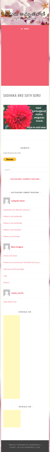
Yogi (5, 276)
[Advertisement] (25, 59)
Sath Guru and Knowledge (13, 269)
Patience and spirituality (12, 216)
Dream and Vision (10, 255)
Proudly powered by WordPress (24, 445)
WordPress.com (32, 447)
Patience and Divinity (11, 236)
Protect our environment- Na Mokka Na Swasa (21, 262)
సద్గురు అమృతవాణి (25, 13)
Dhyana (6, 282)
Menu (26, 29)
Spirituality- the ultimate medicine (16, 209)
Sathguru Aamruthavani (25, 179)
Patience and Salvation (12, 229)
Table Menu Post (9, 301)
